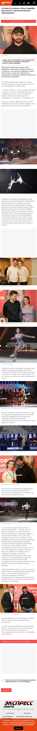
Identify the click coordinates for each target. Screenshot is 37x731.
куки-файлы (8, 716)
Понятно (18, 728)
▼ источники (6, 690)
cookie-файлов (28, 724)
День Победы (16, 641)
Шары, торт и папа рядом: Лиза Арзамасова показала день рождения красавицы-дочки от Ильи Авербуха (18, 61)
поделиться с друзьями (19, 21)
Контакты (10, 713)
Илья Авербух (25, 641)
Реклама (27, 713)
